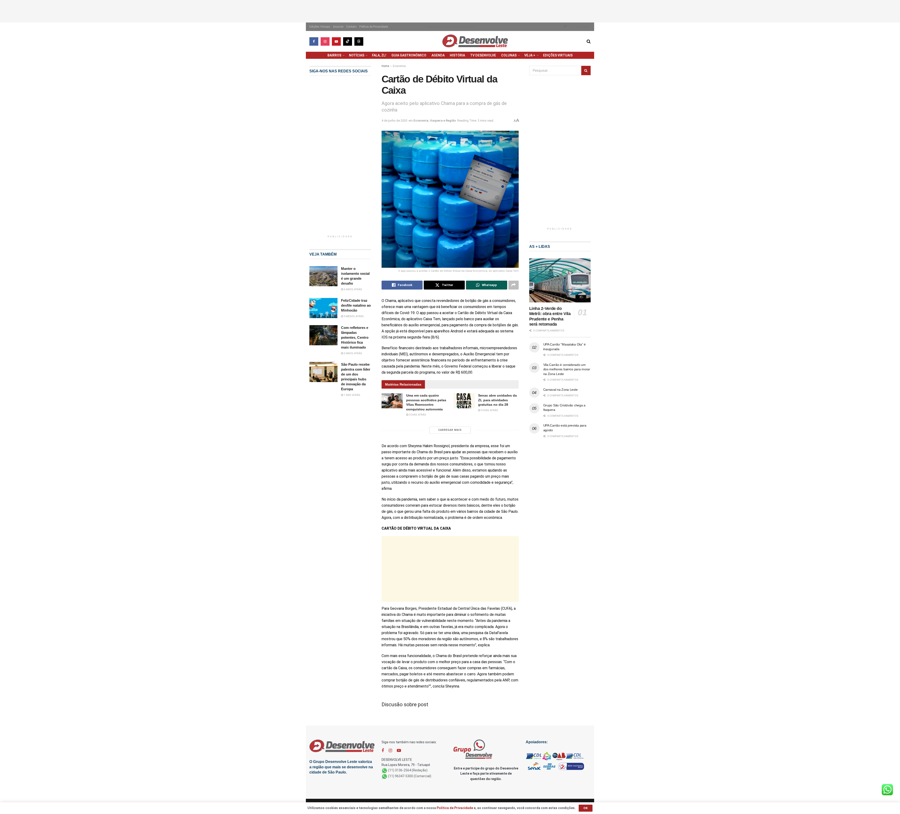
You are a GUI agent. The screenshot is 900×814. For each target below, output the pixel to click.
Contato (351, 26)
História (457, 55)
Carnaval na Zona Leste (560, 389)
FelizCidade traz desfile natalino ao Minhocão (356, 305)
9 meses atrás (353, 316)
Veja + (529, 55)
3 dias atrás (417, 414)
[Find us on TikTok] (347, 41)
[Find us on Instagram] (325, 41)
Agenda (438, 55)
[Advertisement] (450, 10)
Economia (399, 66)
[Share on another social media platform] (513, 285)
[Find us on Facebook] (313, 41)
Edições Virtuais (319, 26)
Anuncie (338, 26)
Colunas (509, 55)
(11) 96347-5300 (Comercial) (409, 776)
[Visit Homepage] (475, 41)
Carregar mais (450, 429)
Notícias (356, 55)
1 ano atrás (351, 395)
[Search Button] (589, 41)
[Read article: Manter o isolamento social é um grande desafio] (323, 276)
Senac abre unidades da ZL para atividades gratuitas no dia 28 (497, 400)
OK (585, 808)
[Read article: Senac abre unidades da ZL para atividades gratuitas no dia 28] (464, 400)
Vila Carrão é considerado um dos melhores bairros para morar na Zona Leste (566, 369)
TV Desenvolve (483, 55)
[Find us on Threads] (358, 41)
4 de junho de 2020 (394, 120)
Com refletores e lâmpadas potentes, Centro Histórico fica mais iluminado (354, 337)
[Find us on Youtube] (336, 41)
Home (385, 66)
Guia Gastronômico (408, 55)
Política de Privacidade (373, 26)
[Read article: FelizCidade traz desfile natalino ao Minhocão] (323, 308)
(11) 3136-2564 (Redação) (408, 770)
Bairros (334, 55)
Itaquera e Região (443, 120)
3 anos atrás (352, 353)
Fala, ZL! (379, 55)
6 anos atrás (352, 289)
